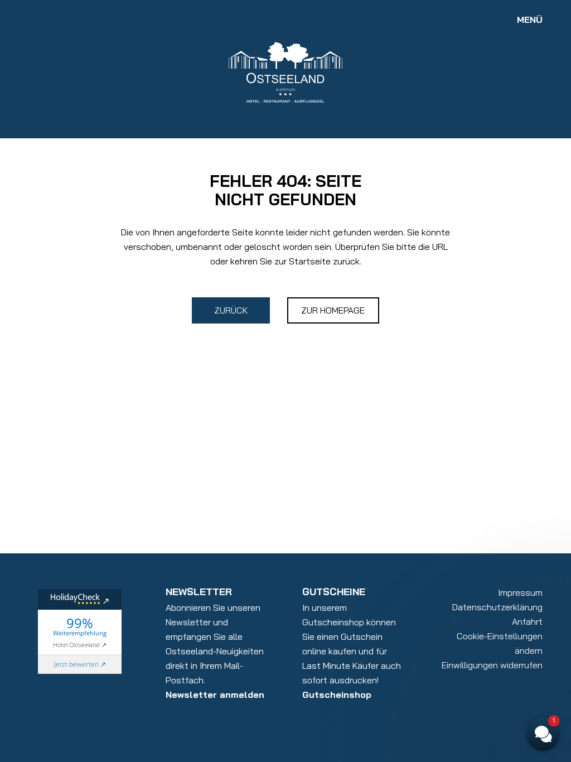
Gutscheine (333, 591)
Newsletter (199, 591)
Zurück (231, 310)
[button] (476, 587)
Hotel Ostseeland (76, 644)
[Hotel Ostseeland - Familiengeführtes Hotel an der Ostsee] (285, 71)
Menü (530, 19)
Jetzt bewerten (76, 664)
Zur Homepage (333, 310)
